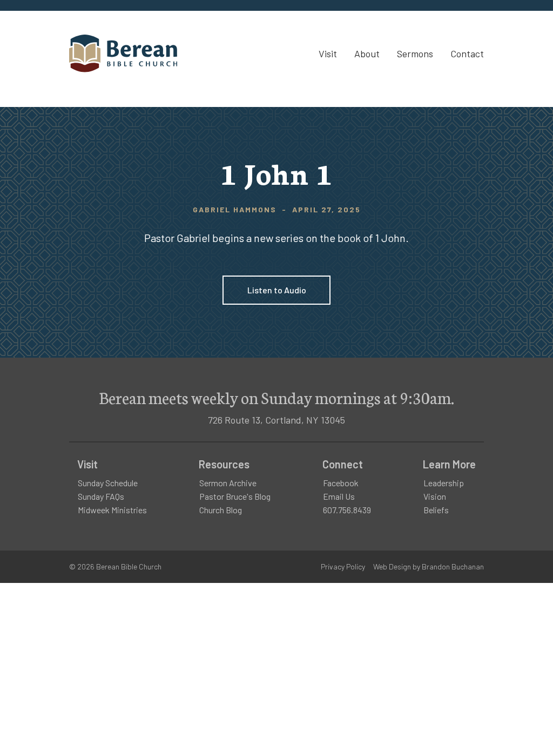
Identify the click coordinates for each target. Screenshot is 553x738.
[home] (123, 53)
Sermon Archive (228, 483)
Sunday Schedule (108, 483)
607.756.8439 (347, 510)
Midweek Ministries (112, 510)
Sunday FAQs (101, 496)
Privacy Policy (343, 566)
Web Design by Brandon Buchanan (428, 566)
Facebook (341, 483)
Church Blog (220, 510)
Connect (342, 464)
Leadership (443, 483)
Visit (87, 464)
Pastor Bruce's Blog (235, 496)
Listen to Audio (276, 290)
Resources (224, 464)
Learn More (449, 464)
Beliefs (436, 510)
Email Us (339, 496)
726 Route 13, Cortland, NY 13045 (276, 419)
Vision (434, 496)
